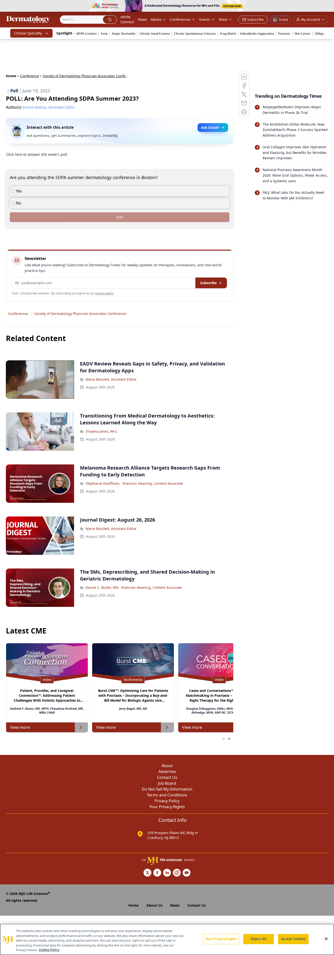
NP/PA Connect (127, 19)
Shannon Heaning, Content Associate (152, 483)
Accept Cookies (293, 939)
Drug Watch (228, 34)
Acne (104, 34)
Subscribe (208, 282)
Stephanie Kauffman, (103, 483)
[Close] (326, 939)
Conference (29, 76)
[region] (167, 939)
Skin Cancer (302, 34)
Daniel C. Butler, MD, (102, 587)
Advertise (167, 771)
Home (11, 76)
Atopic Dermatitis (123, 34)
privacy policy (104, 293)
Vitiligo (319, 34)
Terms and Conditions (167, 795)
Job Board (167, 783)
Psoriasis (284, 34)
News (142, 19)
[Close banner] (327, 6)
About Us (154, 905)
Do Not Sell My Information (167, 789)
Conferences (180, 19)
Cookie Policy (49, 950)
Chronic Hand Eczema (155, 34)
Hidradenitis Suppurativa (257, 34)
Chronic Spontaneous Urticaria (195, 34)
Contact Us (167, 777)
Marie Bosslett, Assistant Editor (111, 379)
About (167, 765)
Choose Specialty (28, 33)
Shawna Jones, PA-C (102, 431)
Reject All (258, 939)
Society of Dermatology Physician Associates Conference (80, 313)
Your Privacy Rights (167, 806)
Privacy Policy (167, 801)
